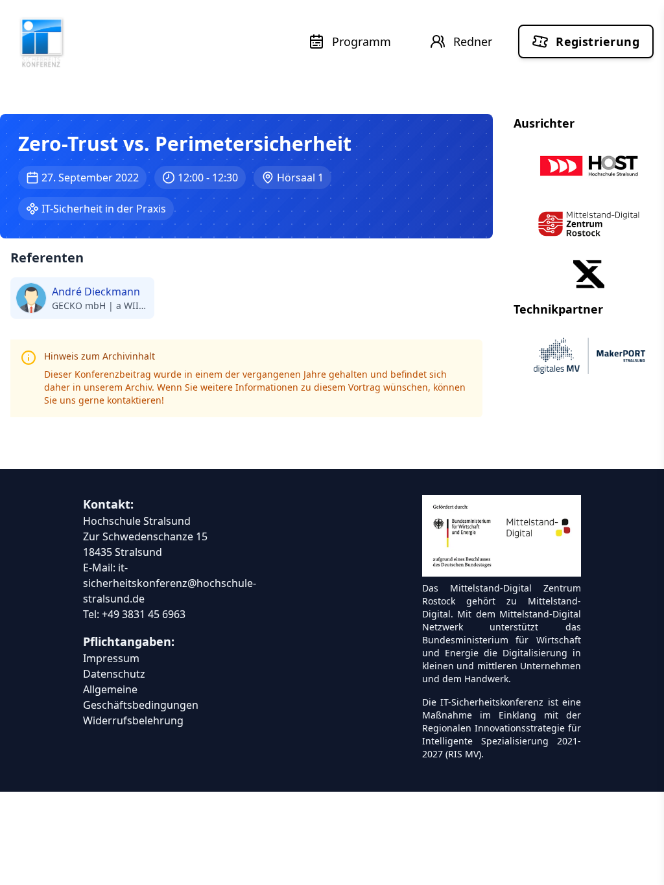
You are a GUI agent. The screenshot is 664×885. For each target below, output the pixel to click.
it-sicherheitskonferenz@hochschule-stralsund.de (169, 583)
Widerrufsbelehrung (133, 720)
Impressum (111, 658)
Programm (361, 41)
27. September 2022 (90, 177)
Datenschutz (114, 674)
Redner (472, 41)
